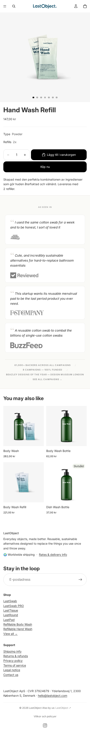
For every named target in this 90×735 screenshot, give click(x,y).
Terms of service (14, 665)
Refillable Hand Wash (17, 629)
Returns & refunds (15, 656)
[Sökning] (13, 6)
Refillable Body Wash (17, 624)
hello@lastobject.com (52, 696)
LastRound (10, 615)
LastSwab (10, 601)
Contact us (10, 674)
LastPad (9, 619)
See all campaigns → (47, 379)
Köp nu (45, 166)
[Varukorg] (85, 6)
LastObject (35, 707)
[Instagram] (45, 725)
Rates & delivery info (53, 554)
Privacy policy (13, 661)
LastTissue (10, 610)
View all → (10, 633)
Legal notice (11, 670)
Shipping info (12, 651)
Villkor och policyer (45, 716)
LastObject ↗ (63, 707)
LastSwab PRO (13, 606)
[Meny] (5, 6)
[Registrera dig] (80, 579)
